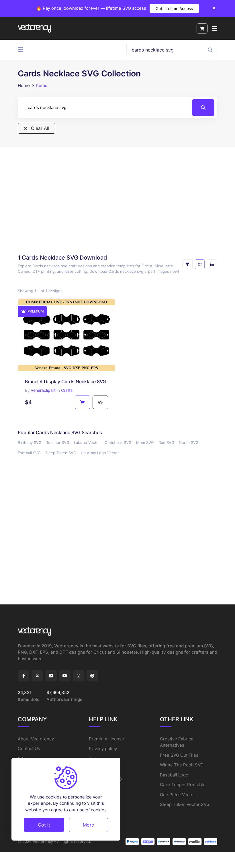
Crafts (67, 390)
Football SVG (29, 452)
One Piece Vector (177, 794)
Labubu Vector (87, 442)
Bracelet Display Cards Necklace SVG (65, 381)
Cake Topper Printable (182, 784)
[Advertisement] (117, 200)
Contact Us (29, 748)
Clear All (39, 128)
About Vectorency (36, 739)
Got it (44, 825)
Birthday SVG (30, 442)
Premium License (106, 739)
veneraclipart (43, 390)
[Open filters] (187, 264)
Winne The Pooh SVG (181, 765)
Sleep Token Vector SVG (184, 804)
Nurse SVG (189, 442)
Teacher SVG (57, 442)
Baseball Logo (174, 775)
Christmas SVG (118, 442)
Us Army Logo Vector (100, 452)
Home (24, 85)
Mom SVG (145, 442)
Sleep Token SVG (60, 452)
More (88, 825)
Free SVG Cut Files (179, 755)
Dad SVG (166, 442)
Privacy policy (103, 748)
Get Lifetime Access (174, 8)
